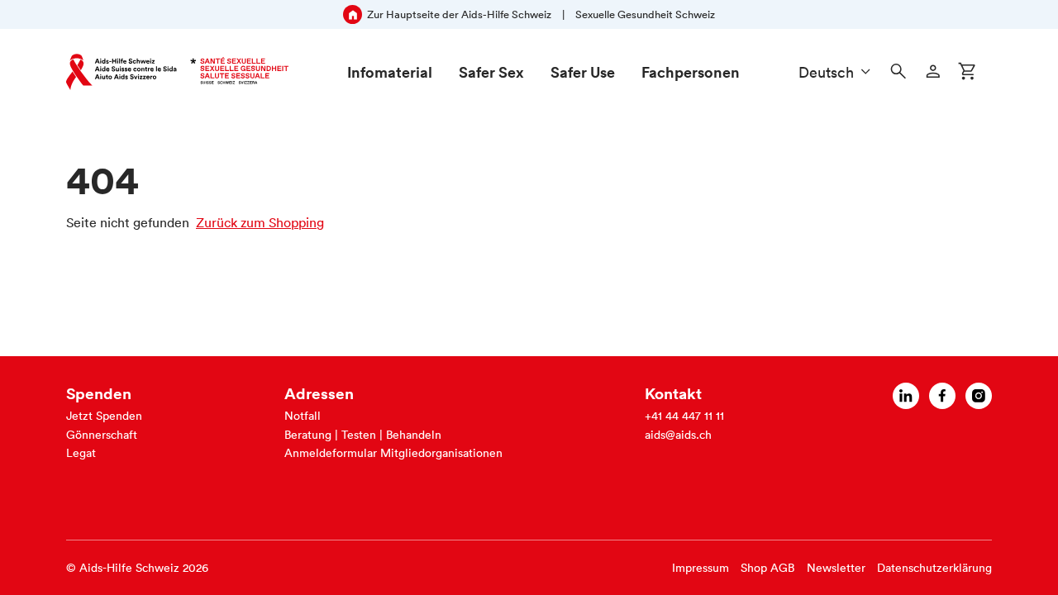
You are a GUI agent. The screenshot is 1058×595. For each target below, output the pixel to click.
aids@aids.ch (678, 434)
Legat (81, 452)
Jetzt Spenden (104, 415)
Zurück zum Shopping (260, 222)
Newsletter (836, 567)
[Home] (177, 72)
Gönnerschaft (101, 434)
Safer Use (582, 72)
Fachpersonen (690, 72)
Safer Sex (491, 72)
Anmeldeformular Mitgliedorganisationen (393, 452)
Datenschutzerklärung (934, 567)
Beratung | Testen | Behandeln (362, 434)
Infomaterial (389, 72)
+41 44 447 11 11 (684, 415)
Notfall (302, 415)
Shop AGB (767, 567)
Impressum (700, 567)
